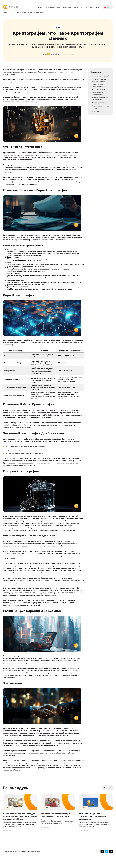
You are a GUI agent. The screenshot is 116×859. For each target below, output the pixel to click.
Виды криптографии (98, 89)
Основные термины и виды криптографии (99, 80)
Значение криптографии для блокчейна (100, 98)
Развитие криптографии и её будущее (100, 107)
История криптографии (99, 103)
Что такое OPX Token (52, 7)
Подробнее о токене (70, 7)
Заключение (96, 111)
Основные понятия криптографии (99, 85)
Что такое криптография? (100, 76)
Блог (98, 7)
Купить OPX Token (87, 7)
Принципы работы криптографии (98, 93)
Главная (39, 7)
